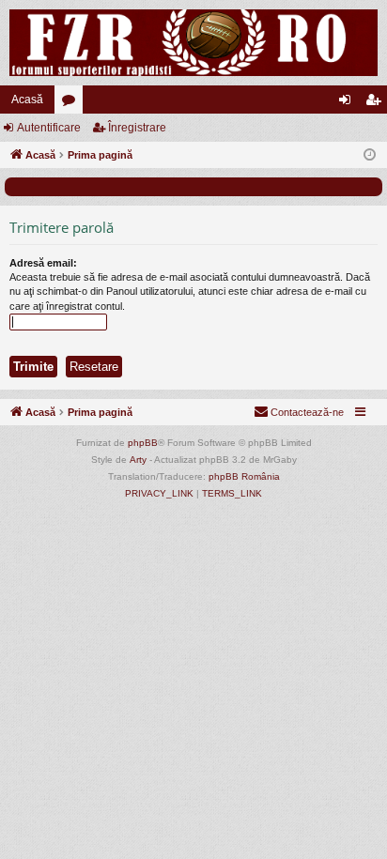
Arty (138, 459)
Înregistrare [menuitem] (376, 103)
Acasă (27, 99)
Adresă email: (43, 262)
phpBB (143, 442)
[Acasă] (193, 42)
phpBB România (244, 476)
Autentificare (49, 127)
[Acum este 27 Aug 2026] (370, 155)
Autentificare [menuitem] (348, 103)
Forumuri (72, 103)
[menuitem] (299, 412)
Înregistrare (137, 127)
